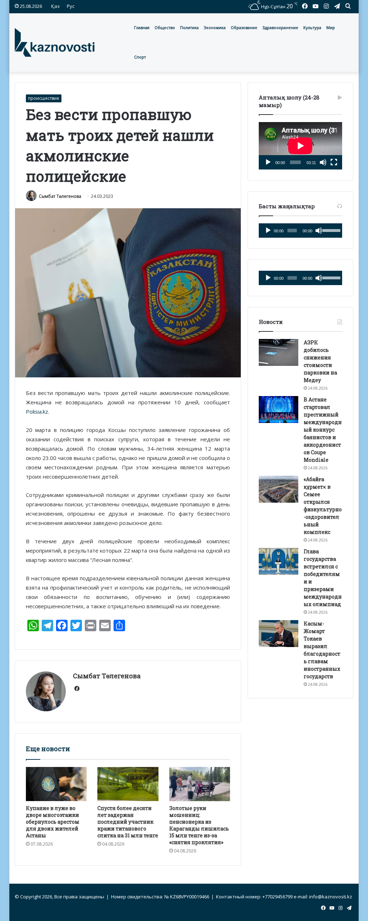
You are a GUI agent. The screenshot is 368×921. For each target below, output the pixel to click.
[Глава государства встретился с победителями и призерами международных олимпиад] (278, 561)
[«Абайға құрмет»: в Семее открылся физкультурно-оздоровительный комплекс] (278, 489)
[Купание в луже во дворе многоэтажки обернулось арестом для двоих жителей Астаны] (56, 784)
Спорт (140, 57)
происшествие (43, 98)
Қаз (55, 6)
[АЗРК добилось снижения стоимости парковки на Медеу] (278, 352)
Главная (142, 27)
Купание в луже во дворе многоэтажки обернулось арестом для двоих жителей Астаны (52, 822)
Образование (244, 27)
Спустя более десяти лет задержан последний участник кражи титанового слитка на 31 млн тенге (127, 822)
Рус (70, 6)
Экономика (215, 27)
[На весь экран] (333, 162)
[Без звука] (323, 162)
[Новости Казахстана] (55, 42)
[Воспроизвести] (268, 162)
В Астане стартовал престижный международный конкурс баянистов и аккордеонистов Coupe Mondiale (323, 429)
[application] (300, 145)
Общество (165, 27)
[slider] (330, 229)
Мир (330, 27)
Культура (312, 27)
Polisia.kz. (37, 411)
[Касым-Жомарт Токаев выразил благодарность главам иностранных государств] (278, 633)
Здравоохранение (280, 27)
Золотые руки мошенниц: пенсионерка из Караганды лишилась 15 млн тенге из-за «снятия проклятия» (199, 825)
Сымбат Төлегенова (60, 196)
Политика (189, 27)
